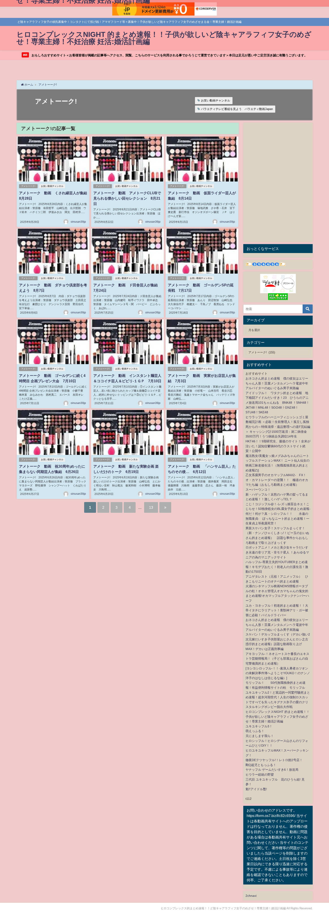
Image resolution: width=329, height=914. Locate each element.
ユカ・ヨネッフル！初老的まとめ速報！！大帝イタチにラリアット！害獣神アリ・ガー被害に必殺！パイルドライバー (277, 610)
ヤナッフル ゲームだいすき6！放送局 (272, 769)
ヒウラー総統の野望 (260, 774)
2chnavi (251, 895)
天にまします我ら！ (260, 735)
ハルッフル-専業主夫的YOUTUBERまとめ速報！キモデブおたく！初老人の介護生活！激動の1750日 (277, 566)
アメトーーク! (28, 186)
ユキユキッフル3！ (259, 726)
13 (151, 507)
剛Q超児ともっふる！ (261, 764)
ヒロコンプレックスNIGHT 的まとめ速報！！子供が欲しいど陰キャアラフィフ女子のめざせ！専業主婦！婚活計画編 (278, 716)
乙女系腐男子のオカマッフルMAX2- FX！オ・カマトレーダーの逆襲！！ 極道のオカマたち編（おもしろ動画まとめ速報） (277, 479)
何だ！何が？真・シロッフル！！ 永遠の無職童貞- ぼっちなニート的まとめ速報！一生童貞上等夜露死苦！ (277, 518)
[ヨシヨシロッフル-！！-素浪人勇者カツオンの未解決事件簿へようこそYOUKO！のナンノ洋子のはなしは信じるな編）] (278, 673)
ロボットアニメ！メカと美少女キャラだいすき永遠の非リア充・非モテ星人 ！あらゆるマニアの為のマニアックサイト (277, 552)
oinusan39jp (78, 221)
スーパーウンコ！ (258, 489)
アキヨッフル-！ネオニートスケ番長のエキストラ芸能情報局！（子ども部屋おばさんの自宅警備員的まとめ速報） (277, 658)
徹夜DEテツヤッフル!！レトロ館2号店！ (274, 760)
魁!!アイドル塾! (256, 789)
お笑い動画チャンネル (215, 100)
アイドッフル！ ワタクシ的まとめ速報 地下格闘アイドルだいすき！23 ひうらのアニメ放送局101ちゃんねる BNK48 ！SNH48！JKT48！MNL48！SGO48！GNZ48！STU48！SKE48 (277, 402)
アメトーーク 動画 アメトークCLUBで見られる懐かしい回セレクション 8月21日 (127, 198)
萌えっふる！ (255, 730)
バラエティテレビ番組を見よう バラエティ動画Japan (237, 109)
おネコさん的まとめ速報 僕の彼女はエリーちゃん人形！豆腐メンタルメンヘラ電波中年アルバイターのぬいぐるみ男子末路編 (277, 383)
